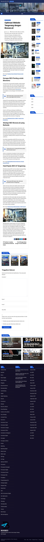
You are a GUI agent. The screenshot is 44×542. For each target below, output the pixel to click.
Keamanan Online (4, 430)
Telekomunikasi (4, 506)
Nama (3, 299)
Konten (2, 443)
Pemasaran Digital (4, 469)
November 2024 (33, 393)
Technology (3, 498)
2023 (32, 107)
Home (25, 539)
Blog (27, 539)
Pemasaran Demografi (5, 467)
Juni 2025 (32, 375)
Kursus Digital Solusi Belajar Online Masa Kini (32, 355)
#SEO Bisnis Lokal (16, 38)
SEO (2, 490)
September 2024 (33, 398)
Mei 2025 (32, 377)
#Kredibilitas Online (16, 35)
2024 (32, 104)
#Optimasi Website (8, 36)
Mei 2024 (32, 409)
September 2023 (33, 427)
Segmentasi (3, 488)
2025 (32, 101)
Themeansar (3, 540)
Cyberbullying (3, 390)
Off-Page (2, 456)
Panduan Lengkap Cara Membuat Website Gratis (8, 243)
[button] (42, 13)
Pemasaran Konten (4, 472)
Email (3, 304)
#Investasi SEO (15, 33)
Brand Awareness (4, 385)
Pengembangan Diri (5, 480)
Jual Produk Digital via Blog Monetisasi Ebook (10, 355)
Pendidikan (38, 43)
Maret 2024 (32, 414)
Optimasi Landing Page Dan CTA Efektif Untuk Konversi (31, 343)
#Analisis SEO (14, 31)
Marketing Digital (4, 448)
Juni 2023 (32, 435)
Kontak (30, 539)
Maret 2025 (32, 382)
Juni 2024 (32, 406)
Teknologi (36, 50)
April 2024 (32, 411)
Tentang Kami (40, 539)
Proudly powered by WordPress (6, 539)
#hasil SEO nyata (8, 33)
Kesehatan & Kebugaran (5, 432)
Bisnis (2, 375)
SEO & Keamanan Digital (6, 493)
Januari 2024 (32, 419)
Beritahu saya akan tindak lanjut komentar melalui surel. (13, 321)
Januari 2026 (32, 369)
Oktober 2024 (32, 396)
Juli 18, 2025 (27, 346)
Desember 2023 (33, 422)
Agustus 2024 (33, 401)
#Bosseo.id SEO (21, 31)
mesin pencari (18, 89)
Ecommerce (3, 401)
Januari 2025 (32, 388)
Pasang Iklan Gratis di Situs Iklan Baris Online (10, 343)
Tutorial (2, 509)
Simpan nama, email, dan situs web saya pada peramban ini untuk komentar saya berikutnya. (14, 317)
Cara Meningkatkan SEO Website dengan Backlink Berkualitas (20, 386)
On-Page (2, 459)
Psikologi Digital (4, 482)
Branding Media (4, 388)
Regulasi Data (3, 485)
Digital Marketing (4, 257)
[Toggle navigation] (22, 14)
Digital (2, 393)
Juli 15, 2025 (6, 358)
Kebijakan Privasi (35, 539)
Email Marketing (4, 409)
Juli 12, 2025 (27, 358)
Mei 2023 (32, 438)
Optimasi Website (4, 461)
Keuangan (3, 438)
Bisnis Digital (3, 377)
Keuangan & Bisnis (38, 22)
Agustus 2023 (33, 430)
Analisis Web (3, 369)
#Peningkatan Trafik (8, 38)
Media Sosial (3, 451)
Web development (4, 514)
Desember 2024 (33, 390)
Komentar (4, 277)
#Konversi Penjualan (9, 35)
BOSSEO (22, 8)
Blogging (2, 382)
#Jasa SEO (20, 33)
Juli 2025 (32, 372)
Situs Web (4, 309)
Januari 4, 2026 (6, 346)
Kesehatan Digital (4, 435)
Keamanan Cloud (4, 422)
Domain (2, 398)
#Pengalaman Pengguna (17, 36)
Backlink (2, 372)
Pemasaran (3, 464)
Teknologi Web (4, 503)
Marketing (3, 446)
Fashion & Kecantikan (5, 411)
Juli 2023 (32, 432)
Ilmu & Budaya (4, 414)
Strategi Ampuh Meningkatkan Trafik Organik (16, 206)
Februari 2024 (33, 417)
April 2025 (32, 380)
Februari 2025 (33, 385)
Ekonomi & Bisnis (4, 406)
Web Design (3, 511)
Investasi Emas (4, 417)
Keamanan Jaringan (5, 427)
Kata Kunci (3, 419)
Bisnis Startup (3, 380)
